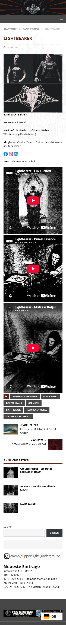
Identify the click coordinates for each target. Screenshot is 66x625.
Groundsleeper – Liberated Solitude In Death (36, 470)
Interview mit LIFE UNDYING (20, 571)
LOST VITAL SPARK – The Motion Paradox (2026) (31, 586)
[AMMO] (33, 13)
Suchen (8, 526)
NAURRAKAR (28, 504)
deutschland (14, 403)
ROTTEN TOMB (12, 575)
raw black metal (37, 409)
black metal (50, 396)
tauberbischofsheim (18, 416)
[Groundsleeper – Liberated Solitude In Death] (11, 472)
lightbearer (13, 409)
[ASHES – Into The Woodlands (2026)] (11, 490)
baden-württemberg (24, 396)
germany (33, 403)
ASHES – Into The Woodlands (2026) (37, 488)
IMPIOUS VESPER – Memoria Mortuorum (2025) (31, 579)
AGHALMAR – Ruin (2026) (18, 583)
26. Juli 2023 (12, 47)
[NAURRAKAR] (11, 508)
